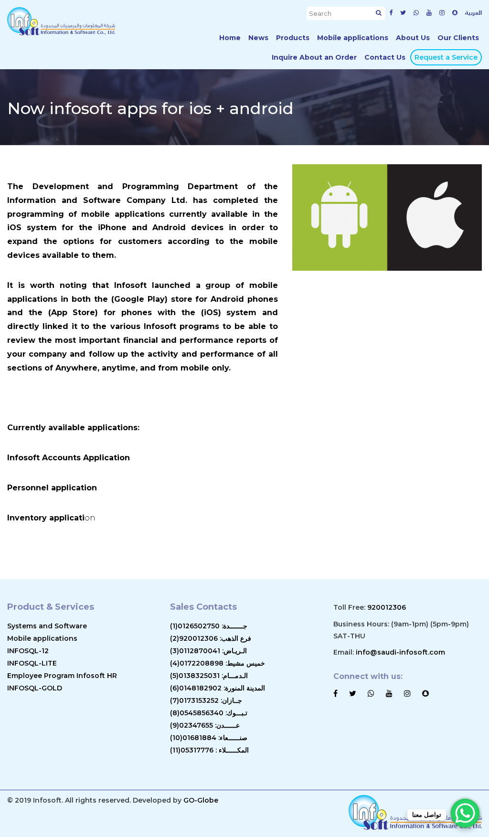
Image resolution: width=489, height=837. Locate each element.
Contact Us (384, 57)
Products (292, 37)
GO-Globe (200, 800)
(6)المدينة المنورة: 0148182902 (217, 688)
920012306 (386, 607)
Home (230, 37)
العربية (473, 12)
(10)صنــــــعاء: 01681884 (208, 737)
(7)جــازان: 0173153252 (206, 700)
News (258, 37)
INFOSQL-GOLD (34, 688)
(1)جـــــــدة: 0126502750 (208, 626)
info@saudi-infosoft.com (400, 652)
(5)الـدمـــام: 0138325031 (209, 675)
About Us (413, 37)
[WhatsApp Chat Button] (465, 813)
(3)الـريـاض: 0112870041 (208, 650)
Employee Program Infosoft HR (62, 675)
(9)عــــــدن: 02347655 (205, 725)
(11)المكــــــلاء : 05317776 (209, 750)
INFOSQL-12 (28, 650)
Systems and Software (47, 626)
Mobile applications (352, 37)
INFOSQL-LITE (32, 663)
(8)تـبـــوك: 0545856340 (208, 713)
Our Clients (458, 37)
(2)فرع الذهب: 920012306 (210, 638)
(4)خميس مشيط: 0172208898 (217, 663)
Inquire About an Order (314, 57)
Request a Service (446, 57)
